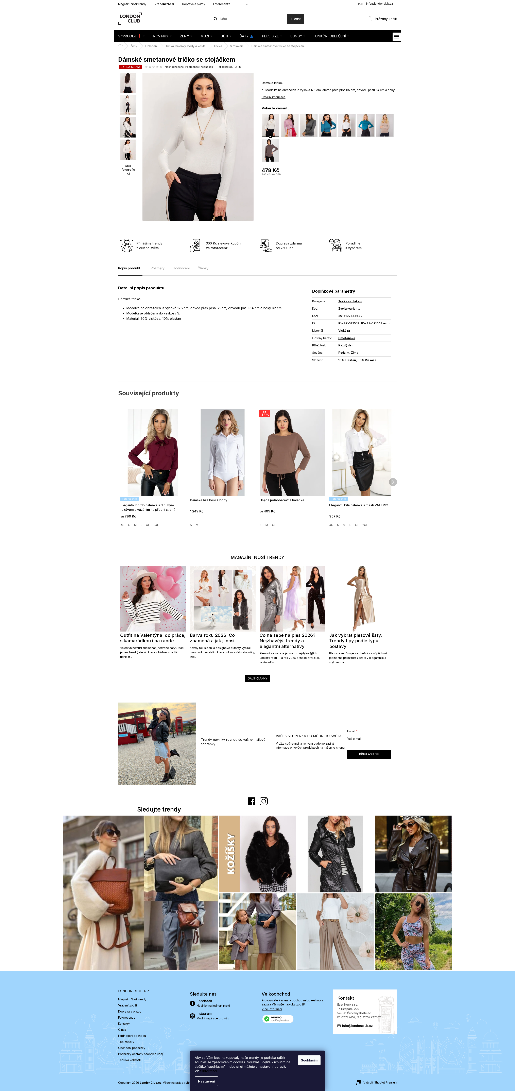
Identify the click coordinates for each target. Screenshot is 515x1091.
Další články (257, 678)
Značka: (230, 66)
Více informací (272, 1009)
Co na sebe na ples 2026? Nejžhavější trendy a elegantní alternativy (287, 641)
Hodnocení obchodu (132, 1035)
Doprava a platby (193, 4)
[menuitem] (131, 36)
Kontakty (124, 1023)
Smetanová (346, 338)
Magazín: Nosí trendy (132, 4)
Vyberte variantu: (276, 108)
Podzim (343, 352)
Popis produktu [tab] (130, 268)
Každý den (345, 345)
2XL (156, 525)
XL (148, 525)
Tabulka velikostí (129, 1060)
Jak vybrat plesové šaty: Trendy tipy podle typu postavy (355, 641)
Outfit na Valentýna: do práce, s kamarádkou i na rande (153, 638)
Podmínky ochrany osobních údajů (141, 1054)
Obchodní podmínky (131, 1048)
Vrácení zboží (164, 4)
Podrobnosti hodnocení (199, 66)
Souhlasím (309, 1060)
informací (209, 1071)
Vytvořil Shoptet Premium (380, 1082)
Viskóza (344, 330)
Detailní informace (274, 97)
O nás (122, 1029)
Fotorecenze (221, 4)
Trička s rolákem (350, 301)
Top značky (126, 1041)
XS (122, 525)
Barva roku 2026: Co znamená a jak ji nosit (213, 638)
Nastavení (206, 1081)
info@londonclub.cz (357, 1026)
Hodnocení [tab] (181, 268)
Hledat (296, 19)
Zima (354, 352)
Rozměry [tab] (158, 268)
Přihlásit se (369, 754)
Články (203, 268)
